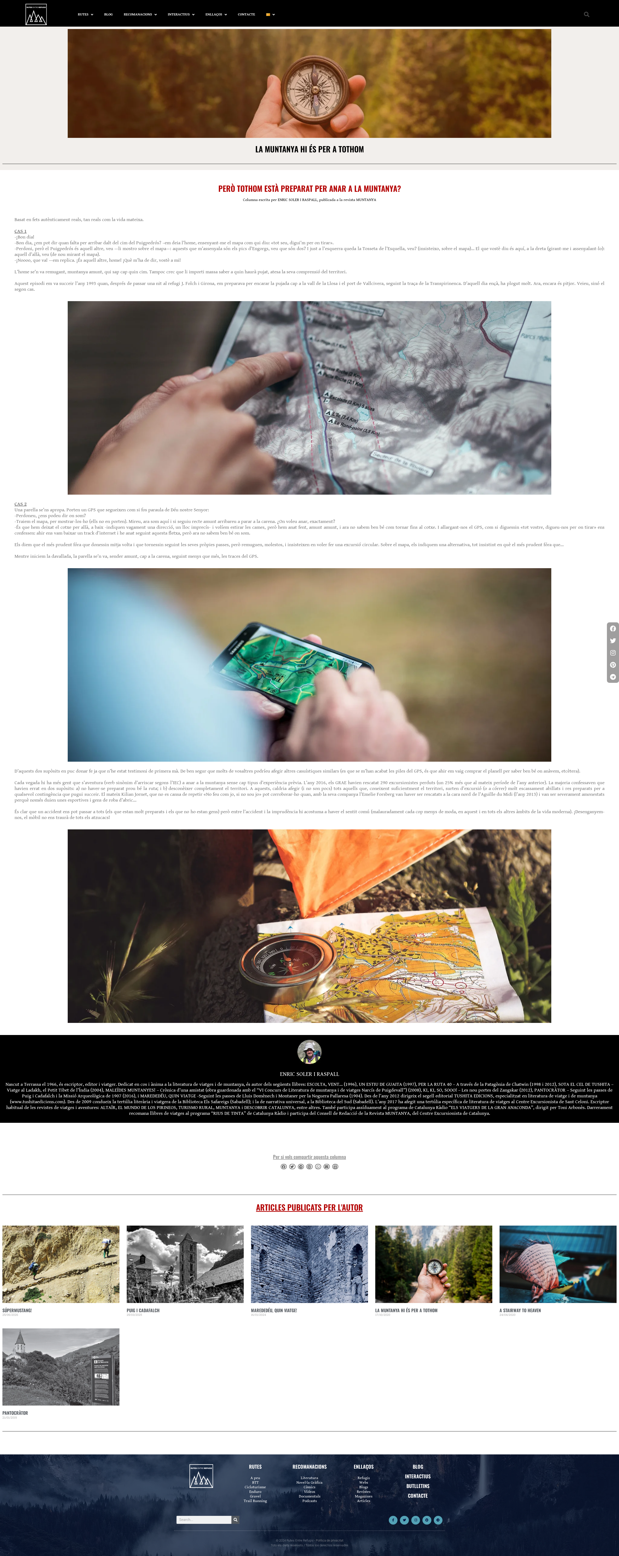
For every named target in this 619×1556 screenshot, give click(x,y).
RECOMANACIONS (138, 14)
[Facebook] (613, 628)
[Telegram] (438, 1520)
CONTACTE (246, 14)
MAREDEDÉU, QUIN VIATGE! (274, 1310)
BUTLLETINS (417, 1485)
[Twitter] (404, 1520)
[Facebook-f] (393, 1520)
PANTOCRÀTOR (15, 1413)
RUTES (83, 14)
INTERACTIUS (179, 14)
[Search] (235, 1520)
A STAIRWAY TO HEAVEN (520, 1310)
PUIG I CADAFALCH (143, 1310)
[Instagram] (415, 1520)
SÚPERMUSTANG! (17, 1310)
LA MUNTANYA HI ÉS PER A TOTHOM (406, 1310)
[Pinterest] (426, 1520)
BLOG (108, 14)
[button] (586, 14)
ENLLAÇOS (214, 14)
